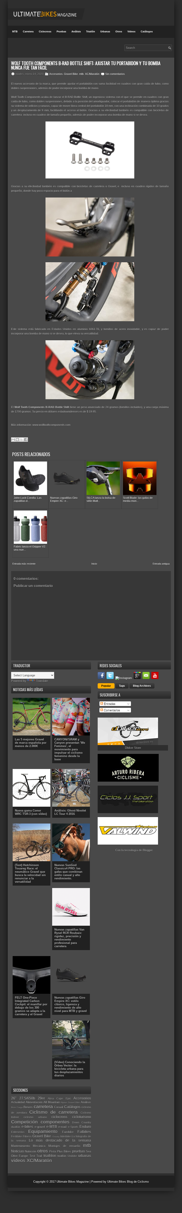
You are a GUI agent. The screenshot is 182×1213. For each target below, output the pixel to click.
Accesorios (56, 74)
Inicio (94, 563)
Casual (58, 1107)
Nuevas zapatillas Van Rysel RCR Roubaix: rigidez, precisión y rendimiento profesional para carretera (69, 938)
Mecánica (39, 1146)
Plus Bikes (64, 1151)
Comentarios (111, 710)
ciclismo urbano (35, 1117)
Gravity (55, 1136)
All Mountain (52, 1102)
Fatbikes (84, 1132)
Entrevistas (17, 1132)
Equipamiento (42, 1131)
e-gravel (40, 1127)
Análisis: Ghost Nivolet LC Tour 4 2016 (70, 812)
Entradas (109, 703)
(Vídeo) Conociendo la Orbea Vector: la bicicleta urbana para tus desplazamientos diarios (69, 1068)
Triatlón (90, 31)
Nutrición (30, 1151)
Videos (131, 31)
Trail (39, 1156)
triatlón (61, 1156)
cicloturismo (81, 1117)
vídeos (18, 1160)
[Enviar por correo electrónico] (13, 439)
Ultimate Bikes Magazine (73, 1181)
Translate (42, 681)
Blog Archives (142, 685)
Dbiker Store (133, 747)
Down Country (81, 1122)
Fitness (27, 1136)
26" (13, 1098)
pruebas (78, 1151)
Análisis (76, 31)
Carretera (28, 31)
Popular (106, 685)
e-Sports (73, 1126)
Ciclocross (45, 31)
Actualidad (18, 1102)
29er (41, 1098)
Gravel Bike (71, 74)
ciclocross (59, 1117)
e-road (62, 1127)
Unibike (72, 1155)
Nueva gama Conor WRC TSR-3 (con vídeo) (31, 812)
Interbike (65, 1136)
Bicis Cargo (17, 1107)
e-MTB (51, 1127)
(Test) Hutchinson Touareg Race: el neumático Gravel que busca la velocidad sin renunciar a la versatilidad (30, 873)
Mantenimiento (20, 1146)
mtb (81, 74)
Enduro (85, 1127)
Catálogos (147, 31)
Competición (24, 1121)
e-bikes (27, 1127)
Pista (52, 1151)
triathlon (50, 1156)
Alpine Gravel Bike (70, 1102)
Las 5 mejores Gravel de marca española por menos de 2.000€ (30, 743)
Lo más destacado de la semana (60, 1140)
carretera (43, 1106)
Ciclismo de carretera (53, 1112)
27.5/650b (27, 1098)
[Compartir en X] (21, 439)
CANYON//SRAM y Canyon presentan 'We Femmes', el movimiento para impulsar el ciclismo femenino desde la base (69, 749)
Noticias (17, 1151)
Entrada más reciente (24, 563)
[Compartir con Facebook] (26, 439)
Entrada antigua (161, 563)
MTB (15, 31)
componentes (55, 1121)
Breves (28, 1107)
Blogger (147, 850)
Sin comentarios (115, 74)
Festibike (16, 1136)
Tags (122, 685)
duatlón (15, 1126)
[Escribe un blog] (17, 439)
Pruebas (61, 31)
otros (42, 1150)
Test (32, 1156)
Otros (118, 31)
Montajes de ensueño (64, 1146)
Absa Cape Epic (59, 1098)
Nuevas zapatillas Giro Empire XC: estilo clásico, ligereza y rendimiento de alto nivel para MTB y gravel (70, 1004)
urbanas (84, 1156)
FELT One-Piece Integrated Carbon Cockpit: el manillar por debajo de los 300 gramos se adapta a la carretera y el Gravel (31, 1006)
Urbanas (105, 31)
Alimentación (34, 1102)
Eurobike (67, 1132)
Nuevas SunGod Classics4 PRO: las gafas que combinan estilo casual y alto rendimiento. (68, 871)
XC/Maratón (92, 74)
